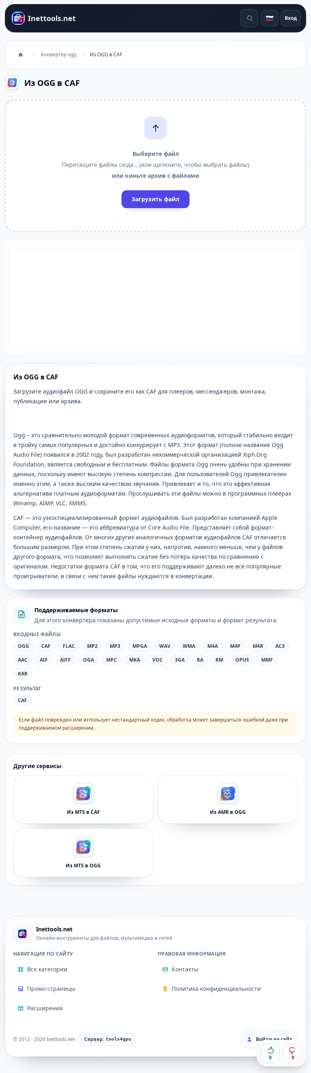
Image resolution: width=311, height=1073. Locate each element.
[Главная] (21, 55)
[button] (155, 166)
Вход (291, 18)
